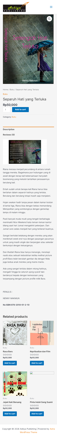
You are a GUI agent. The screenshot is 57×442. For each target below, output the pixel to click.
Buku (12, 89)
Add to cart (20, 109)
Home (5, 89)
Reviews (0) (9, 135)
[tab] (28, 129)
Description (8, 129)
